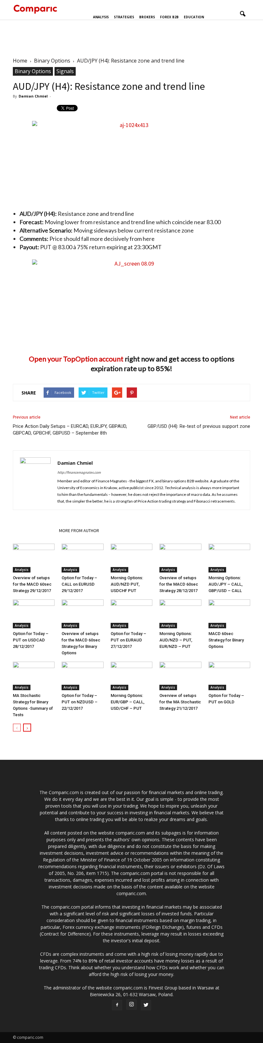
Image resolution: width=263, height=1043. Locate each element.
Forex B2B (169, 17)
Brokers (147, 17)
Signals (65, 71)
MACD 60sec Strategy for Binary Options (226, 640)
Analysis (101, 17)
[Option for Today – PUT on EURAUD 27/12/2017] (131, 613)
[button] (242, 14)
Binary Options (33, 71)
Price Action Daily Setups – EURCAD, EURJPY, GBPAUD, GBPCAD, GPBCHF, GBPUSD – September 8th (70, 429)
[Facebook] (117, 1005)
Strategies (124, 17)
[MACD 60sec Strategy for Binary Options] (229, 613)
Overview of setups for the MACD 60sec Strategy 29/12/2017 (32, 584)
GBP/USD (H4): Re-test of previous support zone (199, 426)
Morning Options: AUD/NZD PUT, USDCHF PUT (127, 584)
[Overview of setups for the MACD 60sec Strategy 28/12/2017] (180, 558)
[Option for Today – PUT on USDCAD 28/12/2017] (34, 613)
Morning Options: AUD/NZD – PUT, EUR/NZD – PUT (175, 640)
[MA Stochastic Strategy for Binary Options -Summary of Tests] (34, 676)
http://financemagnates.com (79, 472)
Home (20, 60)
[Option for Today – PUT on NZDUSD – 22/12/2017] (82, 676)
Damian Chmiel (33, 96)
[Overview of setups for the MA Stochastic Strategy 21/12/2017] (180, 676)
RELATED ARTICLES (34, 530)
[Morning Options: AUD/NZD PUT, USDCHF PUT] (131, 558)
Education (194, 17)
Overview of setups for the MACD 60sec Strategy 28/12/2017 (178, 584)
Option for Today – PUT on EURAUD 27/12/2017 (128, 640)
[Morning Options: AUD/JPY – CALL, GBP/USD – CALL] (229, 558)
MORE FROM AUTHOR (79, 530)
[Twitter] (146, 1005)
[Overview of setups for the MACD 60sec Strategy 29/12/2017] (34, 558)
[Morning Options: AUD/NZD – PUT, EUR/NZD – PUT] (180, 613)
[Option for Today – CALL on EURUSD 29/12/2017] (82, 558)
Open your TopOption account (76, 358)
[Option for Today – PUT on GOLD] (229, 676)
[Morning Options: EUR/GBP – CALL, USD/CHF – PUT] (131, 676)
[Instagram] (131, 1004)
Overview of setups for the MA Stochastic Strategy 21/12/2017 (180, 702)
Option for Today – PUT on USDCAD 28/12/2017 (30, 640)
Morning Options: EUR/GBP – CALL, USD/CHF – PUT (127, 702)
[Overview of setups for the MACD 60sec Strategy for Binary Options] (82, 613)
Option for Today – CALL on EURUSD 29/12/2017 (79, 584)
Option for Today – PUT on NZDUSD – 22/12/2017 (80, 702)
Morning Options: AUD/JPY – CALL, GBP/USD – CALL (225, 584)
